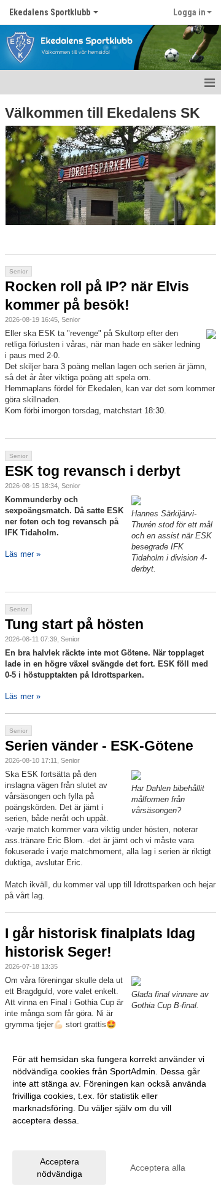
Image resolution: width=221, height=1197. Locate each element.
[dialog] (110, 1115)
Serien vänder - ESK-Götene (99, 746)
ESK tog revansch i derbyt (92, 471)
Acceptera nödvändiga (59, 1168)
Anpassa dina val (45, 1136)
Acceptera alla (157, 1167)
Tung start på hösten (74, 624)
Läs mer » (23, 554)
